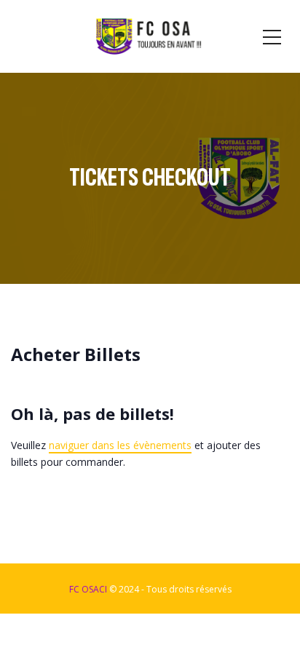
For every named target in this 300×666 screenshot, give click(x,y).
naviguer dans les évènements (120, 445)
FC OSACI (88, 589)
